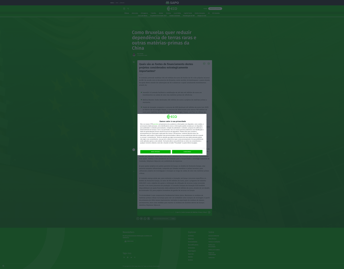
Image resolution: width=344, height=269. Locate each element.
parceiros (155, 124)
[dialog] (172, 134)
